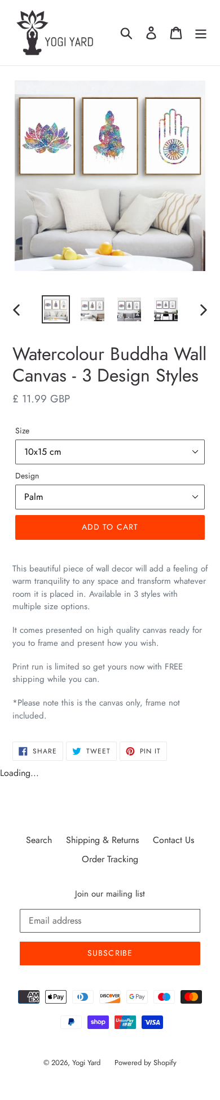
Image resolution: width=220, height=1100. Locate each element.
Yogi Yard (86, 1062)
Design (27, 475)
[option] (56, 309)
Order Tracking (110, 859)
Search (39, 839)
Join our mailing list (110, 894)
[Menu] (200, 33)
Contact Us (173, 839)
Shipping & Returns (102, 839)
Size (22, 430)
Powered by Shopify (146, 1062)
